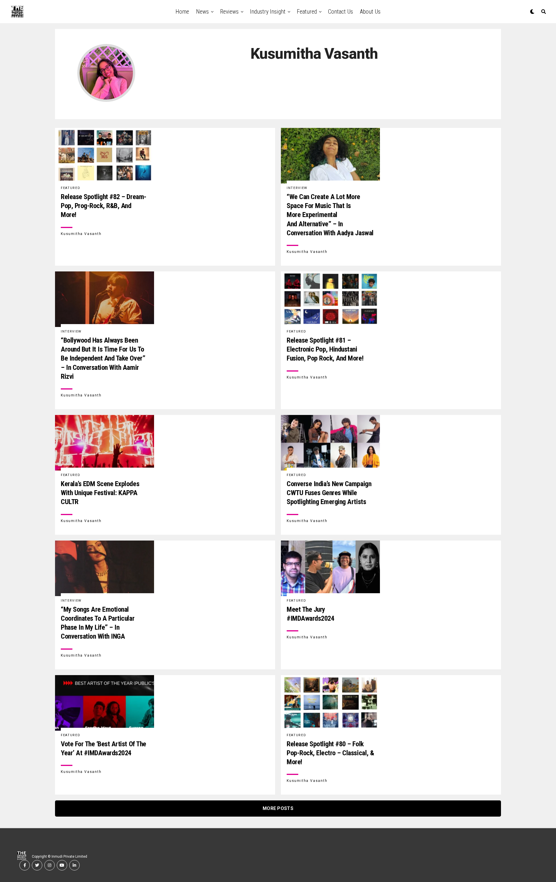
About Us (370, 11)
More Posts (278, 808)
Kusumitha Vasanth (81, 234)
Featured (307, 11)
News (202, 11)
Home (182, 11)
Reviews (229, 11)
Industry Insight (268, 11)
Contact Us (340, 11)
